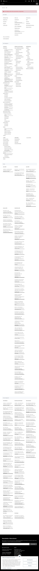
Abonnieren (33, 544)
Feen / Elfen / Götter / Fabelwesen (8, 56)
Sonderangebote (6, 38)
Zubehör (28, 58)
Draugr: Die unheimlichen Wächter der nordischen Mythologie (19, 382)
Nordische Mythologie (18, 400)
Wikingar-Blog (5, 17)
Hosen (28, 52)
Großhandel (5, 25)
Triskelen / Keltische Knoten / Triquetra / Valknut (7, 72)
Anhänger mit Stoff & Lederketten (8, 90)
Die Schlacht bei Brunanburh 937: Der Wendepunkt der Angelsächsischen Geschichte (18, 275)
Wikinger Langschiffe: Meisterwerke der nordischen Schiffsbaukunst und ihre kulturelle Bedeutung (19, 296)
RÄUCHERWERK (5, 144)
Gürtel (28, 65)
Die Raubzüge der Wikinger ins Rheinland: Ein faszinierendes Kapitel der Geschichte (19, 258)
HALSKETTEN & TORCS (7, 112)
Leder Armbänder (7, 99)
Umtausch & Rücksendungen (17, 31)
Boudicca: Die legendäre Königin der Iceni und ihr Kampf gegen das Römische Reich (19, 303)
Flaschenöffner (17, 139)
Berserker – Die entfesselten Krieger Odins (19, 170)
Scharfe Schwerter (19, 55)
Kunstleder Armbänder (8, 97)
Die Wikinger (5, 400)
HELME (16, 75)
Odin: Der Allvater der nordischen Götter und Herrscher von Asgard (18, 328)
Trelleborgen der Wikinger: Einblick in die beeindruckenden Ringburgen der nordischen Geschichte (19, 323)
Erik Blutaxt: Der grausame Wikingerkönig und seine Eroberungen (19, 280)
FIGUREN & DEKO (6, 140)
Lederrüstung (18, 84)
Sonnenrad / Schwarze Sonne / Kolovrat (8, 67)
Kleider (28, 49)
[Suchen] (37, 4)
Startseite (4, 21)
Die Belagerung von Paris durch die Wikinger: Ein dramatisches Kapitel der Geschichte (19, 252)
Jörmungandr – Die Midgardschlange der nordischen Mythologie (30, 194)
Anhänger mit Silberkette (8, 91)
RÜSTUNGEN (17, 81)
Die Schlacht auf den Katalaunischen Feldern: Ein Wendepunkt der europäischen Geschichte (8, 231)
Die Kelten (5, 513)
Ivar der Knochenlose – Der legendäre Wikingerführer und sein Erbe (19, 247)
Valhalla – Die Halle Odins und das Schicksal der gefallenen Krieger (7, 170)
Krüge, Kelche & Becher (8, 154)
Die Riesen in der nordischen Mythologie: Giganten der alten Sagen (7, 211)
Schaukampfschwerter (19, 56)
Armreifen (6, 96)
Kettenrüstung (18, 83)
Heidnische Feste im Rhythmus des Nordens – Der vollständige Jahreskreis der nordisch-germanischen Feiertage (31, 176)
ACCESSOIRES (28, 64)
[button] (29, 1)
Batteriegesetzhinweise (30, 25)
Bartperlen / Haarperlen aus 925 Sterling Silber (8, 104)
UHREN (4, 135)
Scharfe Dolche (18, 61)
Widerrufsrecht (28, 27)
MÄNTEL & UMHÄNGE (29, 68)
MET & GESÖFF (5, 143)
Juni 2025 (27, 166)
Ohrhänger (6, 123)
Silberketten (6, 118)
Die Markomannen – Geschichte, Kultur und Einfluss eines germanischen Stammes (19, 212)
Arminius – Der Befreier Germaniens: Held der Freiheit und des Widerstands (19, 227)
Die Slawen (16, 513)
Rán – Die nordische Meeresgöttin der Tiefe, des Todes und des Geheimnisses (30, 204)
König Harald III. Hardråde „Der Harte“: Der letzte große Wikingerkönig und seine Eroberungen (19, 290)
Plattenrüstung (18, 86)
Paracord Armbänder (8, 100)
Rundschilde (18, 72)
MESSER (16, 65)
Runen (5, 65)
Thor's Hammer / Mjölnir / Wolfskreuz (8, 70)
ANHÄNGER (5, 47)
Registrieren (5, 19)
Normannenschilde (19, 74)
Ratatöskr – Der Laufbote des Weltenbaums (30, 181)
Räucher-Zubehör (7, 146)
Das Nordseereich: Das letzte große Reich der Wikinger (18, 263)
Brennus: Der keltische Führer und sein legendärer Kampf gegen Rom (19, 308)
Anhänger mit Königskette (6, 85)
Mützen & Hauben (30, 62)
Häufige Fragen (17, 24)
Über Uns (16, 17)
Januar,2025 (5, 207)
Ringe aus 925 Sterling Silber (8, 129)
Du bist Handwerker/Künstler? (18, 22)
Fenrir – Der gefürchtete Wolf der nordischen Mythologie (30, 199)
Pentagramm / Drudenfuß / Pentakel (8, 63)
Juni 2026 (4, 166)
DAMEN (27, 47)
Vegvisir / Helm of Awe (8, 75)
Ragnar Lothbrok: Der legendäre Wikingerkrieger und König (19, 362)
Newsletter (16, 34)
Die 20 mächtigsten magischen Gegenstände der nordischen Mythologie (19, 373)
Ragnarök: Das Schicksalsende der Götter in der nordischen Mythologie (19, 341)
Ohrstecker (6, 125)
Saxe (16, 64)
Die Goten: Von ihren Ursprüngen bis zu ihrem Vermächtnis (7, 216)
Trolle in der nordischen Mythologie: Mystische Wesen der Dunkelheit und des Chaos (19, 352)
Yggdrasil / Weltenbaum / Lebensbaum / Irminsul (8, 81)
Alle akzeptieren (30, 559)
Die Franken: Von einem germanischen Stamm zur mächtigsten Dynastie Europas (7, 225)
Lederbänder (6, 116)
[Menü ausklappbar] (1, 0)
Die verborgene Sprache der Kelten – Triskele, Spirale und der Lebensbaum (31, 170)
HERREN (27, 50)
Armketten (6, 94)
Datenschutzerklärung (20, 540)
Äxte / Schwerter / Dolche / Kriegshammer (8, 54)
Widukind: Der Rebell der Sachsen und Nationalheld (7, 220)
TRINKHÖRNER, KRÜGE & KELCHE (7, 152)
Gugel (28, 61)
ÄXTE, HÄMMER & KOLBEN (19, 47)
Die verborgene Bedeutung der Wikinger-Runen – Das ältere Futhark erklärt (19, 173)
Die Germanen (28, 400)
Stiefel (28, 56)
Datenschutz (28, 17)
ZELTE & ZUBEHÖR (6, 157)
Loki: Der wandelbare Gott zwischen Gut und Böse (19, 392)
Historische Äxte (18, 49)
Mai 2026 (16, 166)
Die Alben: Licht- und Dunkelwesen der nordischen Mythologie (18, 377)
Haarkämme (17, 140)
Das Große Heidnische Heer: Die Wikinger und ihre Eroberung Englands (19, 242)
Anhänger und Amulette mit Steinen (8, 50)
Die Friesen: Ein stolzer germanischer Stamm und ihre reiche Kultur (19, 217)
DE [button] (25, 1)
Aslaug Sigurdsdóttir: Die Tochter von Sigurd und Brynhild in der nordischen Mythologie (19, 269)
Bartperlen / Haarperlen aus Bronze (8, 107)
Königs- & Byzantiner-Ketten (8, 115)
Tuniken (28, 53)
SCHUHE (27, 55)
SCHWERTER (17, 53)
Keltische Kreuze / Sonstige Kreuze (7, 59)
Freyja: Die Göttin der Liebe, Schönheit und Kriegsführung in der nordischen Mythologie (19, 368)
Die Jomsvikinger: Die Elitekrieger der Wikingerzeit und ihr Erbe (19, 285)
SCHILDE (16, 71)
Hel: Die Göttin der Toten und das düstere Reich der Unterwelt (19, 333)
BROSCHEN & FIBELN (6, 111)
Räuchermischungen (7, 147)
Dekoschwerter (18, 58)
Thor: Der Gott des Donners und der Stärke (19, 338)
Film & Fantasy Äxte (19, 52)
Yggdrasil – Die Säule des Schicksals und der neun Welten (30, 190)
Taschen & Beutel (30, 67)
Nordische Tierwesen (8, 61)
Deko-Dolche (18, 62)
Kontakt (4, 23)
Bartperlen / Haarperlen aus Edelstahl (8, 109)
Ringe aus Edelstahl (7, 132)
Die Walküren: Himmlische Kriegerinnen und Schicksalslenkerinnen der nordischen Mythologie (19, 387)
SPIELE (4, 158)
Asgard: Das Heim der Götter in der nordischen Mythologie (19, 346)
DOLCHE (16, 59)
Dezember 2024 (17, 207)
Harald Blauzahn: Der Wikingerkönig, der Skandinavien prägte (18, 317)
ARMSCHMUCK (5, 93)
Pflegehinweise (17, 28)
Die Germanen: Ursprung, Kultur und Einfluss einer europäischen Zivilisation (19, 232)
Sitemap (27, 21)
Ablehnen (30, 565)
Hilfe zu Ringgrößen (18, 26)
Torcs (5, 119)
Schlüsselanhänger (18, 143)
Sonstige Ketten (7, 121)
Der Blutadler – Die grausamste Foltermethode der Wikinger (30, 185)
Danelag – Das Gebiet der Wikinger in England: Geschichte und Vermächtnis (19, 237)
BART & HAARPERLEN (6, 102)
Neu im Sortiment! (6, 36)
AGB (27, 19)
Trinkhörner (6, 155)
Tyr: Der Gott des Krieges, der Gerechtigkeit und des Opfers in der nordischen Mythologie (19, 357)
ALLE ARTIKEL (29, 137)
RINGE (4, 126)
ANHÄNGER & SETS (6, 82)
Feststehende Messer (19, 68)
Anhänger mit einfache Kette (8, 87)
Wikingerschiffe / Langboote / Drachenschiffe (7, 77)
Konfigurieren (29, 562)
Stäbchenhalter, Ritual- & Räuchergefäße (8, 150)
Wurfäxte (17, 50)
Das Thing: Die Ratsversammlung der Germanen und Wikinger (19, 221)
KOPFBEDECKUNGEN (29, 59)
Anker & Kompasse (7, 51)
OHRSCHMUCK (5, 122)
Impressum (28, 23)
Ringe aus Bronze (7, 130)
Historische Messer (19, 67)
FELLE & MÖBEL (5, 139)
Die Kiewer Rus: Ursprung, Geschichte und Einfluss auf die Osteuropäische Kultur (19, 312)
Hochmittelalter (18, 78)
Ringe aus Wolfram (7, 133)
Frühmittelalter (18, 77)
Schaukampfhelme (19, 80)
